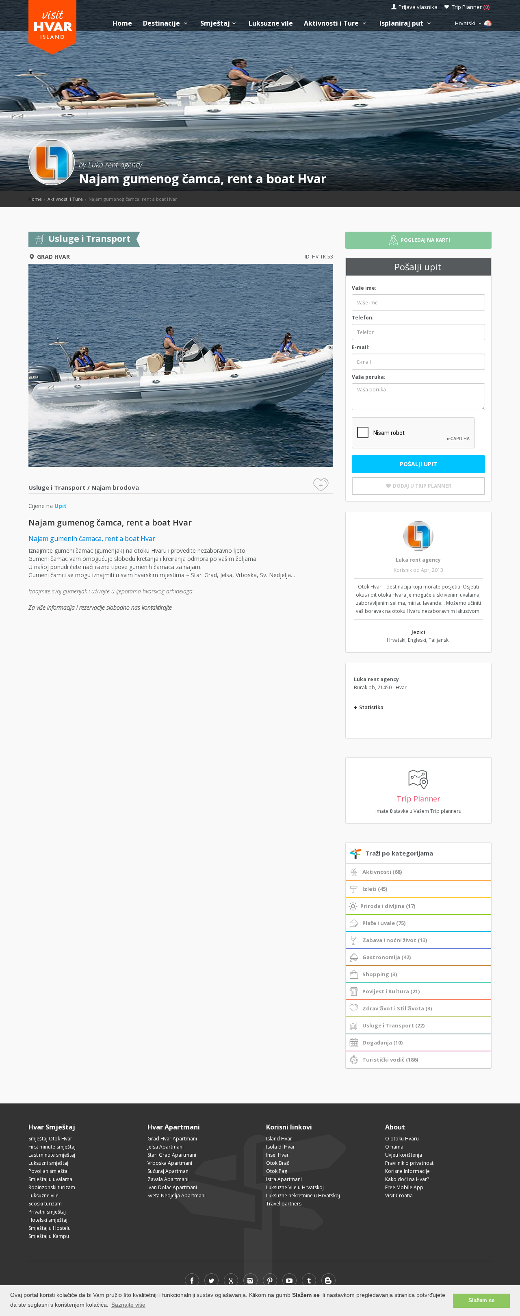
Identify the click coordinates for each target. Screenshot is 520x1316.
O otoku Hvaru (402, 1138)
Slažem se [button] (481, 1300)
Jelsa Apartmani (165, 1146)
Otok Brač (277, 1163)
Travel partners (283, 1203)
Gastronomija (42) (386, 957)
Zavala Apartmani (167, 1179)
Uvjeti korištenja (403, 1154)
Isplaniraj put (402, 23)
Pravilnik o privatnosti (410, 1163)
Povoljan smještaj (48, 1171)
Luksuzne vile (271, 23)
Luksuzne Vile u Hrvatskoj (295, 1187)
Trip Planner (471, 7)
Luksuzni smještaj (48, 1163)
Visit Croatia (399, 1195)
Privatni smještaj (47, 1211)
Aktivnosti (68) (382, 871)
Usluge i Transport (57, 487)
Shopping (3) (379, 974)
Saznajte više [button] (128, 1304)
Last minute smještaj (51, 1154)
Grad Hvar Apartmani (172, 1138)
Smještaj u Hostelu (49, 1228)
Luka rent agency (418, 559)
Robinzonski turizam (51, 1187)
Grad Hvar (53, 257)
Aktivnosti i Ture (332, 23)
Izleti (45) (374, 889)
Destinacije (162, 23)
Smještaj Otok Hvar (50, 1138)
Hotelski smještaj (47, 1219)
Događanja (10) (382, 1042)
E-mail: (361, 347)
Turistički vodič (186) (390, 1059)
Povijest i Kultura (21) (391, 991)
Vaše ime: (364, 287)
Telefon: (363, 317)
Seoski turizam (45, 1203)
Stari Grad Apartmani (171, 1154)
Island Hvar (279, 1138)
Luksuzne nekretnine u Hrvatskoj (303, 1195)
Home (122, 23)
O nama (394, 1146)
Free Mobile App (404, 1187)
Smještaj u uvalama (50, 1179)
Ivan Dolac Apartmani (172, 1187)
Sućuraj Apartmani (168, 1171)
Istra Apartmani (284, 1179)
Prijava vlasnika (418, 7)
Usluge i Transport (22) (393, 1025)
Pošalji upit (418, 464)
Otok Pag (276, 1171)
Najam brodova (115, 487)
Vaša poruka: (369, 377)
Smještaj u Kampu (48, 1236)
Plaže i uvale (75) (383, 923)
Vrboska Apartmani (169, 1163)
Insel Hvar (277, 1154)
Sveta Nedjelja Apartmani (176, 1195)
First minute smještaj (52, 1146)
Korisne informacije (407, 1171)
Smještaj (215, 23)
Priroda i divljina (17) (387, 906)
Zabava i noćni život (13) (394, 940)
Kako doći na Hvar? (407, 1179)
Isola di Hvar (280, 1146)
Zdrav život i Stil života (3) (397, 1008)
